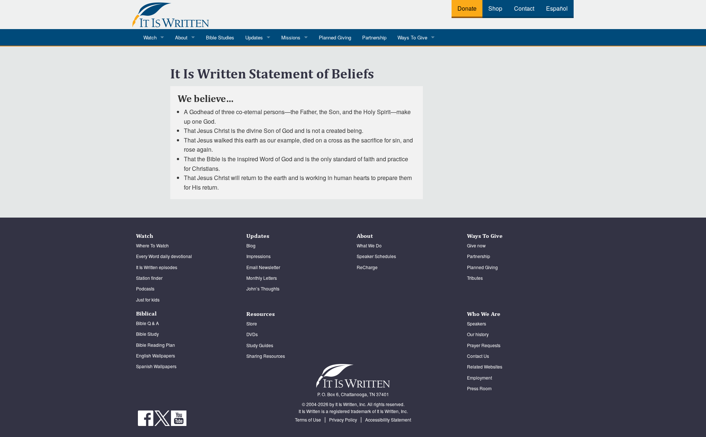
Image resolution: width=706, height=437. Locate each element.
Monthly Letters (261, 278)
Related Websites (484, 366)
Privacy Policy (343, 419)
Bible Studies (220, 37)
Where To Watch (152, 245)
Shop (495, 8)
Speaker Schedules (376, 256)
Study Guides (259, 345)
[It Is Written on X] (162, 417)
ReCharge (367, 267)
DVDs (252, 334)
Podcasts (145, 288)
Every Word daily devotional (164, 256)
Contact (524, 8)
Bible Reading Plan (155, 345)
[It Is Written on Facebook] (146, 417)
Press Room (479, 388)
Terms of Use (308, 419)
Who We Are (483, 313)
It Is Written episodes (156, 267)
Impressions (258, 256)
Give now (476, 245)
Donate (467, 8)
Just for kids (148, 299)
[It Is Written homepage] (170, 13)
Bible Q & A (147, 323)
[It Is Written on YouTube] (178, 417)
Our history (478, 334)
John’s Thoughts (262, 288)
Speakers (476, 323)
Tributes (475, 278)
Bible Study (147, 334)
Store (251, 323)
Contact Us (478, 356)
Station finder (149, 278)
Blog (251, 245)
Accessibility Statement (388, 419)
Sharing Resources (265, 356)
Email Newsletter (263, 267)
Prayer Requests (483, 345)
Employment (479, 377)
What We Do (369, 245)
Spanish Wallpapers (156, 366)
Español (557, 8)
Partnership (374, 37)
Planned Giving (335, 37)
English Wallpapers (155, 355)
